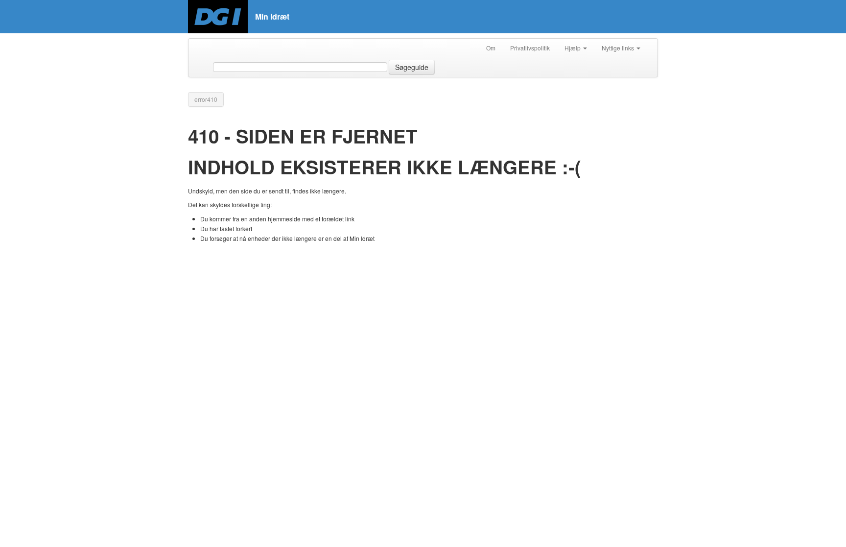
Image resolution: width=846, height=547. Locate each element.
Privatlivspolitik (530, 48)
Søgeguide (411, 67)
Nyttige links (618, 48)
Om (490, 48)
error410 (205, 99)
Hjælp (573, 48)
